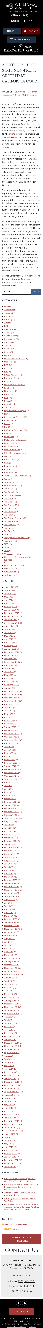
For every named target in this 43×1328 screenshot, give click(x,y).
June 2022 (9, 750)
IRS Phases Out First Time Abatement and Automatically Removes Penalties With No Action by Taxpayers (21, 1207)
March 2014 (9, 1072)
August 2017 (9, 939)
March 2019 (9, 877)
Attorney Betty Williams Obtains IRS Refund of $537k (20, 1194)
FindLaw (32, 1327)
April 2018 (8, 913)
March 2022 (9, 759)
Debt (6, 355)
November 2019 (11, 851)
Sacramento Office (21, 1275)
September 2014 (11, 1052)
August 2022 (10, 743)
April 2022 (8, 756)
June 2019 (8, 867)
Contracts (8, 345)
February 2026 (10, 606)
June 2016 (8, 984)
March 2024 (9, 681)
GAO (6, 407)
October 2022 (10, 737)
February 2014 (10, 1075)
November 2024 (11, 655)
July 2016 (8, 981)
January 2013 (10, 1118)
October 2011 (10, 1166)
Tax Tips (7, 528)
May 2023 (8, 714)
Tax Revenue (10, 524)
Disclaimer (6, 1324)
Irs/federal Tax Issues (13, 430)
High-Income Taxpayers (15, 411)
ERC (6, 371)
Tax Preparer (10, 511)
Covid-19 (8, 349)
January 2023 (10, 727)
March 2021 (9, 799)
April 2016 (8, 991)
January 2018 (10, 922)
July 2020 (8, 825)
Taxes (6, 534)
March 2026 (9, 603)
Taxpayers (8, 541)
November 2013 (11, 1085)
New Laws (8, 443)
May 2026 (8, 597)
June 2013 (8, 1101)
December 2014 (11, 1043)
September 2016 (11, 974)
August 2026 (10, 587)
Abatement (9, 310)
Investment (9, 420)
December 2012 (11, 1121)
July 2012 (8, 1137)
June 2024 (9, 672)
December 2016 (11, 965)
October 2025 (10, 619)
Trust (6, 551)
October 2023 (10, 698)
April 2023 (8, 717)
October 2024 (10, 659)
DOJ (6, 365)
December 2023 (11, 691)
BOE (6, 326)
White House (10, 572)
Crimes (7, 352)
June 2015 (8, 1023)
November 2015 (11, 1007)
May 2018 (8, 909)
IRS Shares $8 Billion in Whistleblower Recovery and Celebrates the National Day (21, 1187)
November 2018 (11, 890)
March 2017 (9, 955)
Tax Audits (8, 489)
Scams (7, 479)
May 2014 (8, 1066)
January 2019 (10, 883)
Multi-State (9, 437)
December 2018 (11, 886)
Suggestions (9, 482)
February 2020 (11, 841)
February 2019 (10, 880)
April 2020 (8, 834)
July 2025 (8, 629)
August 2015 (9, 1017)
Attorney (8, 319)
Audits (34, 95)
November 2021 (11, 773)
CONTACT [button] (32, 31)
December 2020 (11, 808)
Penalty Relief (10, 459)
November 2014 (11, 1046)
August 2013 (9, 1095)
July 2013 (8, 1098)
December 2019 (11, 847)
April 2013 (8, 1108)
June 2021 (8, 789)
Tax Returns (9, 521)
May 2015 (8, 1026)
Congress (8, 342)
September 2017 (11, 935)
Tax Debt (8, 508)
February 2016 (10, 997)
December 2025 (11, 613)
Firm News (9, 391)
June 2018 (8, 906)
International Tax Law (14, 417)
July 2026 (8, 590)
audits (12, 134)
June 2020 (9, 828)
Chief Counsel (10, 336)
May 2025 (8, 636)
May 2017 (8, 948)
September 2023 (12, 701)
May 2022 (8, 753)
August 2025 (10, 626)
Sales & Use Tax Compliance (17, 476)
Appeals (8, 313)
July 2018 (8, 903)
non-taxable (10, 446)
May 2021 (8, 792)
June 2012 (8, 1140)
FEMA (7, 381)
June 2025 (9, 633)
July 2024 (8, 668)
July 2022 (8, 746)
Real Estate (9, 466)
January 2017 (10, 961)
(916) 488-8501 (21, 15)
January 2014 (10, 1079)
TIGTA (6, 544)
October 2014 (10, 1049)
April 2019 (8, 873)
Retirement (9, 472)
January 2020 (10, 844)
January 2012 (10, 1157)
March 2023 (9, 720)
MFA (6, 433)
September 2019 (11, 857)
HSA (6, 414)
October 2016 (10, 971)
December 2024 (11, 652)
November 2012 (11, 1124)
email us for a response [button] (23, 1239)
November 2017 (11, 929)
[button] (11, 31)
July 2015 (8, 1020)
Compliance (9, 339)
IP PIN (7, 424)
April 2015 (8, 1030)
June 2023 (9, 711)
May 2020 (8, 831)
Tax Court (8, 498)
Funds (7, 401)
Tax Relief (8, 515)
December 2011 (11, 1160)
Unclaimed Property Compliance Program (19, 558)
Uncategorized (11, 554)
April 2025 (8, 639)
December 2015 (11, 1004)
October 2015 (10, 1010)
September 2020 (12, 818)
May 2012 (8, 1144)
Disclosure (9, 362)
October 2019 (10, 854)
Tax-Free (8, 531)
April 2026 (8, 600)
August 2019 (9, 860)
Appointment (10, 316)
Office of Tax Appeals (14, 453)
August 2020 (10, 821)
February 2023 (10, 724)
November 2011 (11, 1163)
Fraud (6, 394)
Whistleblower (10, 568)
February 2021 (10, 802)
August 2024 (10, 665)
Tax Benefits (9, 492)
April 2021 (8, 795)
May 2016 (8, 987)
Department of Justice (14, 358)
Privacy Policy (26, 1324)
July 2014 (8, 1059)
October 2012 (10, 1127)
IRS (5, 427)
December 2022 (11, 730)
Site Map (15, 1324)
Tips (6, 547)
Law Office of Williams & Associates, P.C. (25, 1319)
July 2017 (8, 942)
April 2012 (8, 1147)
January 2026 (10, 610)
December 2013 (11, 1082)
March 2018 (9, 916)
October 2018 (10, 893)
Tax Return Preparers (14, 518)
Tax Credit (8, 502)
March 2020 (9, 838)
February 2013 (10, 1114)
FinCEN (7, 388)
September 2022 (12, 740)
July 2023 (8, 707)
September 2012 (11, 1131)
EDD (6, 368)
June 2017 (8, 945)
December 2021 (11, 769)
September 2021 (11, 779)
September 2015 (11, 1013)
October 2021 (10, 776)
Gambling (8, 404)
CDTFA (7, 332)
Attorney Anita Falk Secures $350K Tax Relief (20, 1199)
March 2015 (9, 1033)
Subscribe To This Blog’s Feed (15, 1224)
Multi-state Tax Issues (14, 440)
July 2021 (8, 786)
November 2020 (11, 812)
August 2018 (9, 899)
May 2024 (8, 675)
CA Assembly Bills (12, 329)
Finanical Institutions (13, 384)
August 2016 (9, 978)
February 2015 (10, 1036)
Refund (7, 469)
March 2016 (9, 994)
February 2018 (10, 919)
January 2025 (10, 649)
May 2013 (8, 1105)
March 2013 (9, 1111)
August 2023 (10, 704)
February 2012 (10, 1153)
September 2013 (11, 1092)
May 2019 (8, 870)
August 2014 (9, 1056)
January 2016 (10, 1000)
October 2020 (10, 815)
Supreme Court (11, 485)
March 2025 (9, 642)
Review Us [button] (22, 1312)
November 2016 (11, 968)
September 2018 (11, 896)
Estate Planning (11, 375)
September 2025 (12, 623)
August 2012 (9, 1134)
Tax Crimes (9, 505)
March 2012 (9, 1150)
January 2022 (10, 766)
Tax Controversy (11, 495)
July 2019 (8, 864)
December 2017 (11, 926)
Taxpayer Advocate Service (16, 537)
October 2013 (10, 1088)
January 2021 (10, 805)
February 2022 (10, 763)
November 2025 (11, 616)
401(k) (7, 306)
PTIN (6, 463)
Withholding (9, 575)
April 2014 (8, 1069)
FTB (6, 397)
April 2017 (8, 952)
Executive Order (11, 378)
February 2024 (11, 685)
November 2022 (11, 733)
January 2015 (10, 1039)
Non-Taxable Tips (12, 450)
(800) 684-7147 (21, 21)
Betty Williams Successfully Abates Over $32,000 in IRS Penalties (19, 1180)
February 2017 (10, 958)
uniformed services (13, 565)
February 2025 (10, 646)
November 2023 (11, 694)
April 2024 (8, 678)
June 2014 (8, 1062)
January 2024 (10, 688)
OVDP (7, 456)
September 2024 (12, 662)
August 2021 (9, 782)
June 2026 (9, 593)
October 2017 (10, 932)
